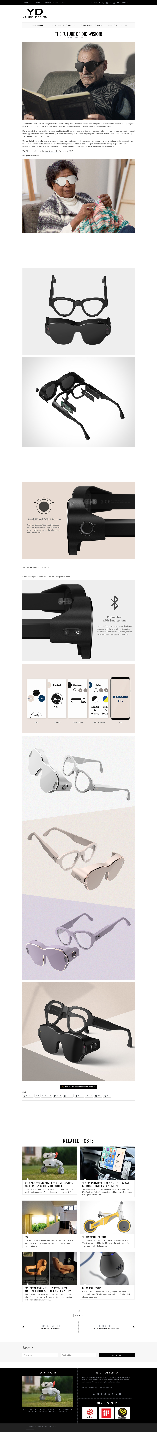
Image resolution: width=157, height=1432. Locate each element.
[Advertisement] (96, 13)
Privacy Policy (107, 1387)
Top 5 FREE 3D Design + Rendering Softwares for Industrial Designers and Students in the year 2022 (48, 1289)
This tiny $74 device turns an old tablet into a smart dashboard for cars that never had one (106, 1184)
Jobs (72, 3)
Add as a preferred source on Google (80, 1086)
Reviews (109, 25)
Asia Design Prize (52, 151)
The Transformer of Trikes (94, 1237)
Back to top (29, 1429)
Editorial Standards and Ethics (92, 1387)
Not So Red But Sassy (91, 1288)
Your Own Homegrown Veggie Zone (106, 1327)
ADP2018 (79, 1315)
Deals (99, 25)
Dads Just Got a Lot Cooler (50, 1327)
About (26, 3)
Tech (49, 25)
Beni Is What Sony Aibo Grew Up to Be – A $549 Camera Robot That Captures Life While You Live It (49, 1184)
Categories (37, 3)
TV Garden (29, 1237)
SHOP (64, 3)
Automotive (59, 25)
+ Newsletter (121, 25)
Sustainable (88, 25)
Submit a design (52, 3)
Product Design (36, 25)
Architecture (73, 25)
